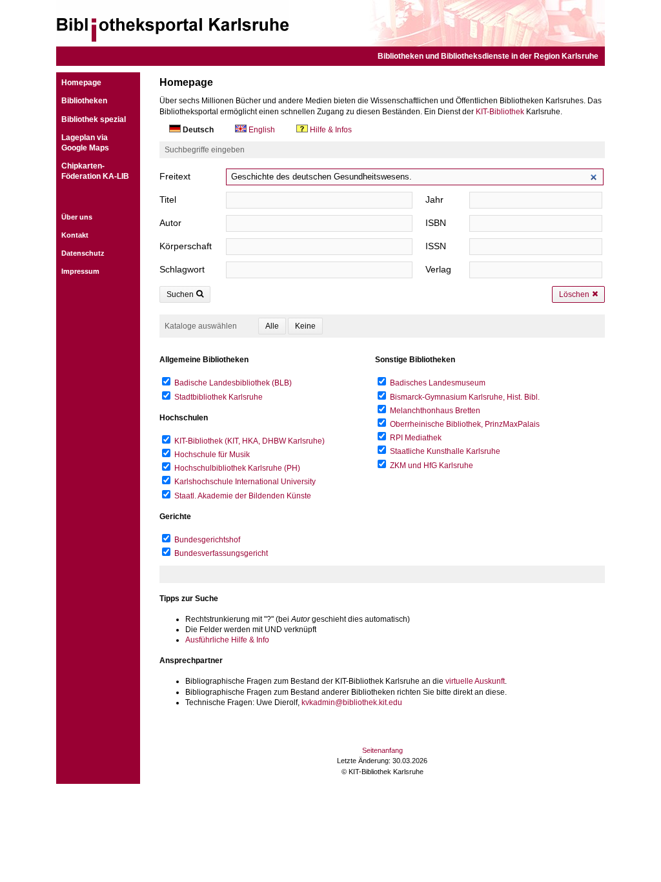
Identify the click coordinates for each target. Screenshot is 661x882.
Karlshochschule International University (245, 481)
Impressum (80, 271)
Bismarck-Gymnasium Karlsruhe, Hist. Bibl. (465, 397)
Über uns (76, 217)
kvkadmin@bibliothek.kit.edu (351, 702)
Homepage (81, 82)
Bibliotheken (84, 100)
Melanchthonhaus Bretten (435, 410)
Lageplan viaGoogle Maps (85, 142)
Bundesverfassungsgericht (221, 553)
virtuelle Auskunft (475, 681)
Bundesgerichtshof (207, 539)
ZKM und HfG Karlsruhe (431, 465)
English (262, 129)
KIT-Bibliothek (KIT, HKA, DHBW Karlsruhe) (249, 441)
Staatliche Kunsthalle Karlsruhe (445, 451)
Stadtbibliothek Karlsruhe (218, 397)
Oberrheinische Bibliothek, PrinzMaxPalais (465, 424)
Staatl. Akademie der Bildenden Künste (242, 495)
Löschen (574, 294)
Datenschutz (83, 253)
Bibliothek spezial (93, 119)
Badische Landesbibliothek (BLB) (233, 382)
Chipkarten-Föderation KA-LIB (95, 171)
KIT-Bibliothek (500, 111)
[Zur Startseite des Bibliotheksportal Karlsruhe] (330, 23)
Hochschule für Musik (212, 454)
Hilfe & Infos (330, 129)
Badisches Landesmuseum (437, 382)
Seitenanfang (382, 750)
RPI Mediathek (416, 437)
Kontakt (74, 235)
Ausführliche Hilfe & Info (227, 639)
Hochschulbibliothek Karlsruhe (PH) (237, 468)
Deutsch (198, 129)
